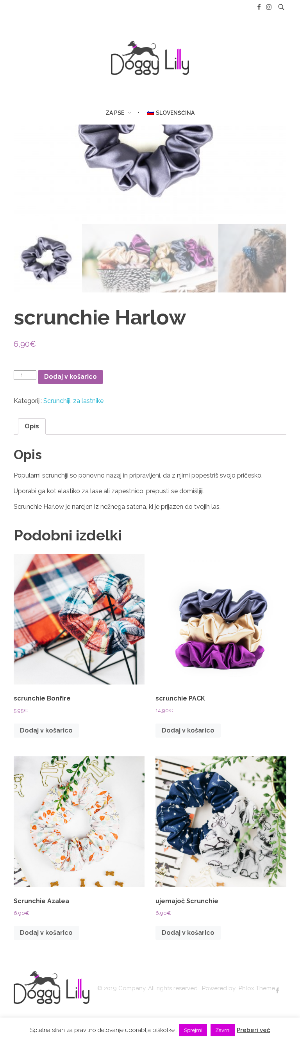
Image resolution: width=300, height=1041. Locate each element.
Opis (32, 426)
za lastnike (88, 401)
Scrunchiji (56, 401)
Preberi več (253, 1030)
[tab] (32, 426)
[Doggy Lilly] (51, 987)
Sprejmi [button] (193, 1030)
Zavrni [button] (222, 1030)
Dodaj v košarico (70, 376)
